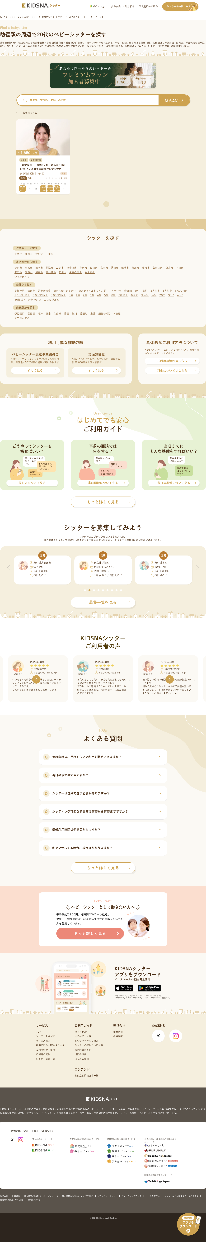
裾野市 (18, 272)
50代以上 (20, 300)
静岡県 (29, 254)
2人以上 (155, 291)
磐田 (66, 313)
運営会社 (4, 1196)
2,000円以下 (40, 295)
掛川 (74, 313)
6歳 (113, 295)
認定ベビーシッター (64, 291)
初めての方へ (99, 6)
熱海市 (49, 267)
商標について (34, 1200)
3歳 (92, 295)
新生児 (134, 295)
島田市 (94, 267)
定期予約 (19, 291)
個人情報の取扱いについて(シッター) (41, 1196)
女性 (145, 291)
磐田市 (114, 267)
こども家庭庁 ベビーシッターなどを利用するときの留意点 (172, 1196)
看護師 (128, 291)
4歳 (99, 295)
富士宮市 (72, 267)
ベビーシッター (93, 43)
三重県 (49, 254)
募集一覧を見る (103, 602)
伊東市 (83, 267)
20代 (162, 295)
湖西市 (29, 272)
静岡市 (18, 267)
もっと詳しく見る (103, 868)
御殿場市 (158, 267)
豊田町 (84, 313)
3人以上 (167, 291)
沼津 (40, 313)
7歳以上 (123, 295)
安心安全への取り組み (123, 6)
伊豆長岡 (19, 313)
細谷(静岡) (104, 313)
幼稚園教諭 (44, 291)
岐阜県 (18, 254)
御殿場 (31, 313)
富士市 (104, 267)
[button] (85, 590)
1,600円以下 (22, 295)
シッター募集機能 (124, 540)
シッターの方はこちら (179, 6)
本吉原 (117, 313)
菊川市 (62, 272)
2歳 (85, 295)
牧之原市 (90, 272)
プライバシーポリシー (107, 1196)
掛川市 (135, 267)
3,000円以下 (58, 295)
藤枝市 (146, 267)
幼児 (153, 295)
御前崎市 (51, 272)
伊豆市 (39, 272)
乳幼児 (145, 295)
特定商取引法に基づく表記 (12, 1200)
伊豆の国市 (75, 272)
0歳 (71, 295)
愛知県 (39, 254)
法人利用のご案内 (148, 6)
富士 (48, 313)
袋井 (92, 313)
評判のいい (34, 300)
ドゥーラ (116, 291)
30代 (171, 295)
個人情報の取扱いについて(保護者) (78, 1196)
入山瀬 (57, 313)
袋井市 (169, 267)
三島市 (60, 267)
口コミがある (51, 300)
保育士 (31, 291)
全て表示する (22, 277)
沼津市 (39, 267)
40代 (180, 295)
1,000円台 (181, 291)
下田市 (180, 267)
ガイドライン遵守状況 (132, 1196)
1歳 (78, 295)
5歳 (106, 295)
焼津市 (125, 267)
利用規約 (16, 1196)
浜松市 (29, 267)
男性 (137, 291)
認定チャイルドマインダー (93, 291)
